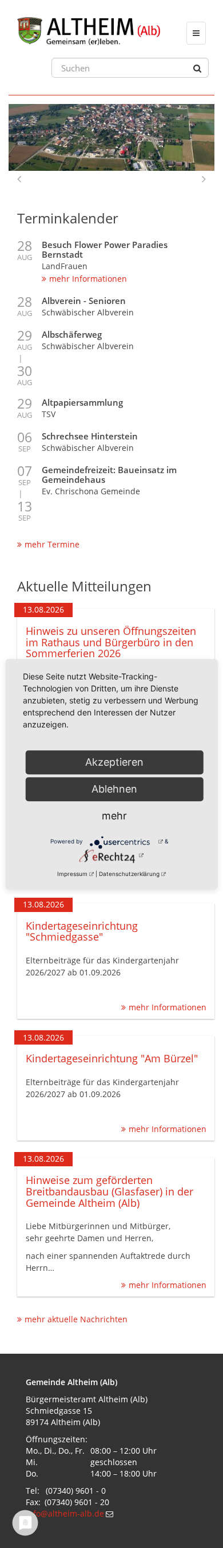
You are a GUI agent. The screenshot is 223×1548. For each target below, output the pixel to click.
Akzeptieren (114, 762)
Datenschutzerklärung (129, 873)
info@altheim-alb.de (65, 1513)
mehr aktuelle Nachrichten (76, 1319)
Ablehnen (114, 789)
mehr (114, 816)
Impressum (72, 873)
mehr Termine (52, 544)
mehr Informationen (88, 278)
